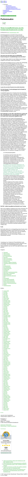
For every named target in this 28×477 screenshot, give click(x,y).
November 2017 (6, 338)
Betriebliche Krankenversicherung (13, 9)
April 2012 (5, 382)
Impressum (3, 424)
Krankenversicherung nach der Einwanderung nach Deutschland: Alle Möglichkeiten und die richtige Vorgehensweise (14, 470)
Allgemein (5, 252)
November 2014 (6, 354)
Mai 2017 (5, 339)
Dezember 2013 (6, 362)
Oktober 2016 (6, 342)
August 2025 (6, 305)
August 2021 (6, 330)
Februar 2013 (6, 371)
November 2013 (6, 363)
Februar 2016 (6, 346)
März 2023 (5, 320)
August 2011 (6, 390)
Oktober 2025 (6, 303)
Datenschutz (8, 424)
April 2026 (5, 295)
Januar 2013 (5, 373)
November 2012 (6, 375)
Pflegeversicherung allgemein (9, 275)
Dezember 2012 (6, 374)
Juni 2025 (5, 308)
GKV (4, 264)
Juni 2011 (5, 392)
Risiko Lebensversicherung (9, 281)
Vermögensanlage (7, 285)
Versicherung (9, 5)
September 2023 (6, 316)
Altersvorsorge (6, 253)
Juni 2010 (5, 403)
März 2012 (5, 384)
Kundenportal (6, 10)
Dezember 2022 (6, 322)
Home (4, 22)
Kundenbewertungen (7, 11)
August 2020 (6, 335)
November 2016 (6, 341)
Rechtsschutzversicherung (8, 280)
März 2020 (5, 337)
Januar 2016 (5, 347)
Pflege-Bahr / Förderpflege (9, 273)
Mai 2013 (5, 369)
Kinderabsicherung (7, 268)
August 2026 (6, 290)
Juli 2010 (5, 402)
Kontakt (5, 12)
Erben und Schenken (7, 259)
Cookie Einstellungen (11, 426)
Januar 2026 (5, 299)
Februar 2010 (6, 408)
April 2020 (5, 336)
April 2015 (5, 352)
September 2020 (6, 333)
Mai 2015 (5, 351)
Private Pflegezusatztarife (8, 279)
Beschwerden (3, 426)
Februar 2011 (6, 395)
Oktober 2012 (6, 376)
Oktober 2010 (6, 398)
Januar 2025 (5, 314)
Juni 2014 (5, 357)
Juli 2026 (5, 292)
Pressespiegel (6, 278)
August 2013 (6, 365)
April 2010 (5, 406)
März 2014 (5, 359)
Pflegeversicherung (7, 274)
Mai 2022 (5, 326)
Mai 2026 (5, 294)
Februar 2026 (6, 298)
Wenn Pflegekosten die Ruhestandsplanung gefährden (14, 463)
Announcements (6, 254)
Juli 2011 (5, 391)
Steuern (5, 284)
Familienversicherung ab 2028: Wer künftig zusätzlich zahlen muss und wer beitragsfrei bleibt (14, 467)
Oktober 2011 (6, 387)
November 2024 (6, 315)
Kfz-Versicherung (7, 267)
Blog (4, 13)
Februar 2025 (6, 313)
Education (5, 257)
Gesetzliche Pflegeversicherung (10, 263)
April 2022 (5, 327)
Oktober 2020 (6, 332)
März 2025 (5, 311)
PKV (18, 32)
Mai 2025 (5, 309)
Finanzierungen (6, 261)
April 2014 (5, 358)
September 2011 (6, 389)
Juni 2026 (5, 293)
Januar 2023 (5, 321)
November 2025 (6, 301)
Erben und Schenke (7, 258)
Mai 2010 (5, 404)
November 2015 (6, 348)
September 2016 (6, 343)
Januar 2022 (5, 328)
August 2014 (6, 355)
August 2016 (6, 344)
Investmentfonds (6, 265)
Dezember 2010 (6, 396)
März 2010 (5, 407)
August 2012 (6, 379)
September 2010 (6, 400)
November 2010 (6, 397)
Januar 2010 (5, 409)
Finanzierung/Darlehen (11, 6)
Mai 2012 (5, 381)
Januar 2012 (5, 385)
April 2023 (5, 319)
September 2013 (6, 364)
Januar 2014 (5, 360)
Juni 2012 (5, 380)
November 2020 (6, 331)
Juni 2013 (5, 368)
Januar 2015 (5, 353)
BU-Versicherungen (12, 32)
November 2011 (6, 386)
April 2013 (5, 370)
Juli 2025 (5, 306)
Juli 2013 (5, 366)
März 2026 (5, 297)
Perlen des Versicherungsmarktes (10, 272)
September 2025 (6, 304)
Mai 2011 (5, 393)
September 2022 (6, 324)
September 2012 (6, 377)
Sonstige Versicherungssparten (9, 283)
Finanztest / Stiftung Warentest (9, 262)
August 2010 (6, 401)
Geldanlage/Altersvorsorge (11, 7)
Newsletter (5, 270)
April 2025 (5, 310)
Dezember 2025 (6, 300)
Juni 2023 (5, 317)
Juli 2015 (5, 349)
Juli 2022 (5, 325)
